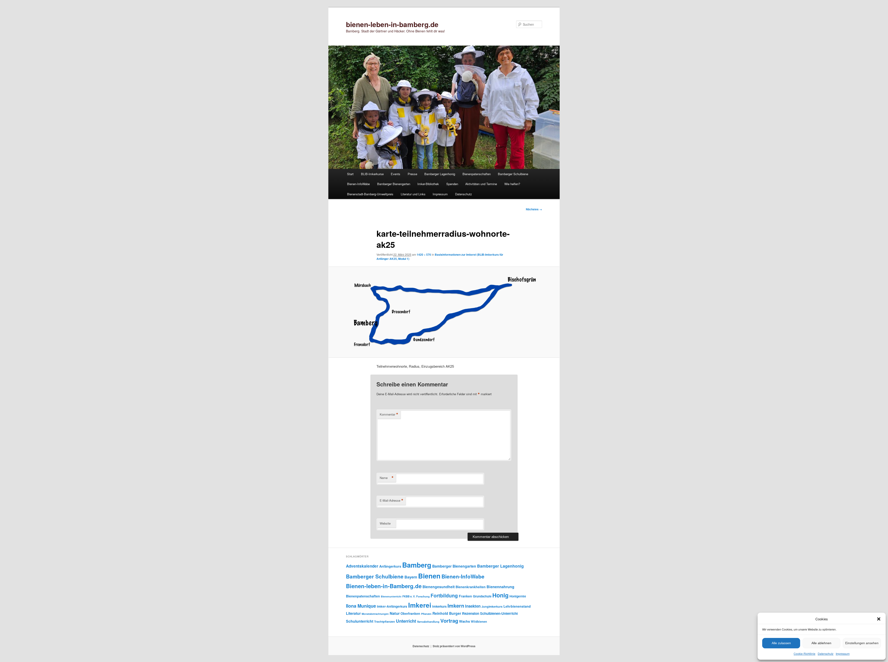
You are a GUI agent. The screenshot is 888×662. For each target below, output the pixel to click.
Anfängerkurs (390, 566)
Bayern (410, 577)
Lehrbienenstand (517, 606)
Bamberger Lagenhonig (439, 174)
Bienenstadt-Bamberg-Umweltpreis (370, 194)
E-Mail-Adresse (391, 500)
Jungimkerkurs (492, 606)
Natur (395, 613)
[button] (878, 619)
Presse (412, 174)
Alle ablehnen (821, 643)
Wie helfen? (512, 184)
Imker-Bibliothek (428, 184)
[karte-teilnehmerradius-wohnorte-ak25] (444, 312)
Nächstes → (534, 209)
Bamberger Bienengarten (393, 184)
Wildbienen (479, 621)
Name (387, 478)
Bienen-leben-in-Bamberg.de (384, 586)
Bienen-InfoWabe (358, 184)
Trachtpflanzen (384, 621)
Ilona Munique (361, 606)
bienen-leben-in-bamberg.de (392, 24)
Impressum (843, 654)
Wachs (464, 621)
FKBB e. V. (408, 596)
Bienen (429, 576)
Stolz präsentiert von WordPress (454, 646)
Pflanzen (426, 613)
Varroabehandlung (428, 621)
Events (395, 174)
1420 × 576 (424, 254)
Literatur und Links (413, 194)
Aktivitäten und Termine (481, 184)
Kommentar (389, 414)
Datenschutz (825, 654)
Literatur (353, 613)
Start (350, 174)
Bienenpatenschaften (476, 174)
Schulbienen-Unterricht (499, 613)
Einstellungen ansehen (862, 643)
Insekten (473, 606)
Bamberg (416, 565)
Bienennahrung (500, 586)
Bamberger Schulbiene (513, 174)
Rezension (470, 613)
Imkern (455, 605)
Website (385, 523)
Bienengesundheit (438, 586)
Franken (465, 596)
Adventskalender (362, 566)
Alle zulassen (781, 643)
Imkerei (419, 605)
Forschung (423, 596)
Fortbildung (444, 595)
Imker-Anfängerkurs (392, 606)
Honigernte (517, 596)
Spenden (452, 184)
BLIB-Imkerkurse (372, 174)
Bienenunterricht (391, 596)
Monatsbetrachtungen (375, 613)
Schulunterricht (359, 621)
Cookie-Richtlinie (804, 654)
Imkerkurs (439, 606)
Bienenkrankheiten (471, 586)
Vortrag (449, 620)
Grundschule (482, 596)
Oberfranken (410, 613)
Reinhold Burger (446, 613)
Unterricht (406, 621)
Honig (500, 595)
